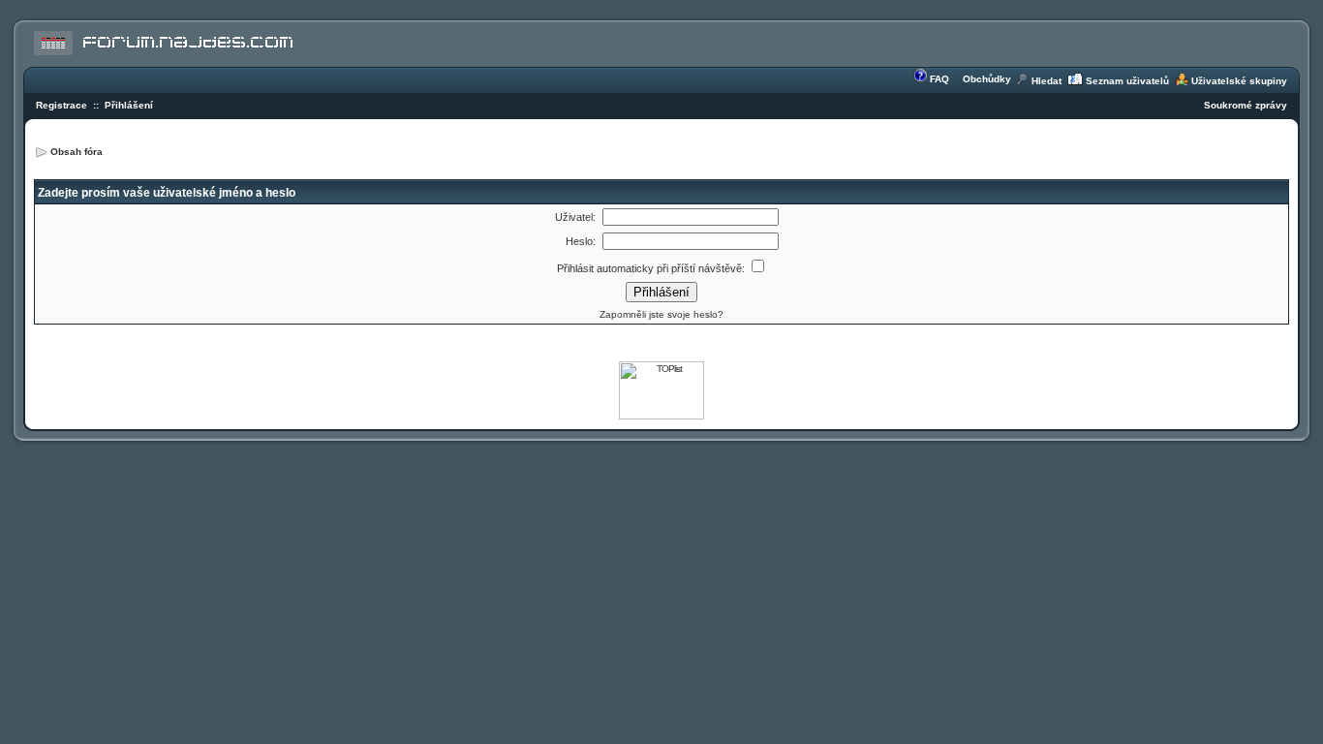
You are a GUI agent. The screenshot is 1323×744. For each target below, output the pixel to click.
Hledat (1046, 81)
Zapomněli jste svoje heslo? (661, 314)
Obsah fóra (76, 151)
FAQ (939, 79)
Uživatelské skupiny (1239, 81)
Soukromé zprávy (1245, 105)
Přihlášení (129, 105)
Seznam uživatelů (1127, 81)
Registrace (61, 105)
